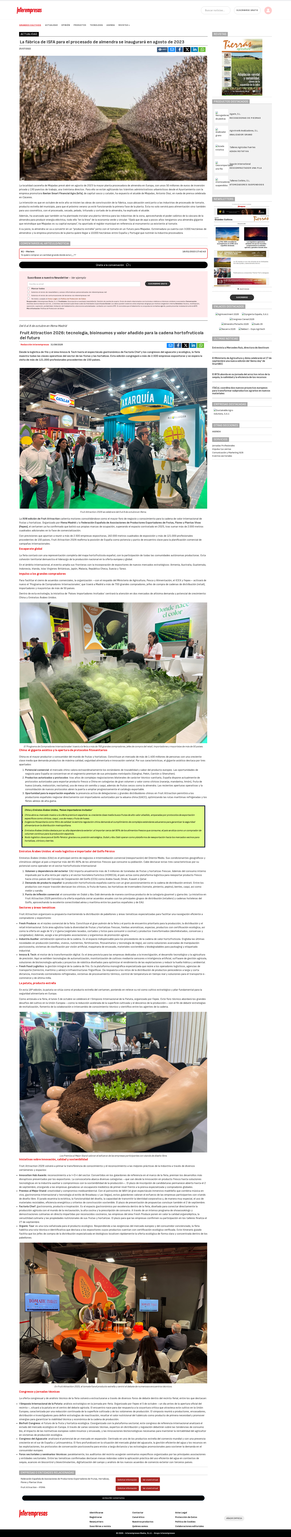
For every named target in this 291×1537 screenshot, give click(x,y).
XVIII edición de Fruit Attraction (41, 518)
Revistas (123, 25)
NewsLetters (96, 1521)
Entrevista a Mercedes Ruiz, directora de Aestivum (240, 347)
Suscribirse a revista (100, 1526)
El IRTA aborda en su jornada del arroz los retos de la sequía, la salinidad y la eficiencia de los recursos (241, 376)
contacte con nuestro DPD (106, 306)
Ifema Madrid (68, 522)
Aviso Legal (52, 299)
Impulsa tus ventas (221, 449)
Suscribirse (242, 297)
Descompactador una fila (246, 168)
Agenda (111, 25)
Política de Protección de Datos (73, 299)
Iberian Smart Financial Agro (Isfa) (63, 193)
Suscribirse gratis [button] (247, 10)
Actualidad (51, 25)
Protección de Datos (186, 1517)
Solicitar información (127, 1480)
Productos (80, 25)
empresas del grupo (144, 304)
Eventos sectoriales (222, 456)
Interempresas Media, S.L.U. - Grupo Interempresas (150, 1533)
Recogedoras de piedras (245, 118)
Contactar (137, 1512)
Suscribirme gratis (157, 284)
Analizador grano (241, 134)
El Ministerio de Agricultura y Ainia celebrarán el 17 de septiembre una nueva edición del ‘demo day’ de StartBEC (242, 361)
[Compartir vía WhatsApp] (202, 49)
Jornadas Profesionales (223, 445)
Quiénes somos (140, 1526)
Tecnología (96, 25)
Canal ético (138, 1517)
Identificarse (96, 1512)
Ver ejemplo (78, 278)
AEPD (195, 306)
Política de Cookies (185, 1521)
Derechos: (179, 304)
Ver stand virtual (150, 1480)
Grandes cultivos (30, 25)
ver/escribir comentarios (113, 1498)
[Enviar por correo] (171, 49)
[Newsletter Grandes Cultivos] (217, 245)
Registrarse (96, 1517)
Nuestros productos (142, 1521)
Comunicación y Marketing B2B (227, 452)
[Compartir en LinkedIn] (194, 49)
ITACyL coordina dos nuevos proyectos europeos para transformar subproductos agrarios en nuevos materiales (241, 390)
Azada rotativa (239, 151)
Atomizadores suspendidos (247, 184)
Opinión (65, 25)
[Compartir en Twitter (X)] (186, 49)
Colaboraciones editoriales (189, 1526)
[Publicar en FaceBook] (179, 49)
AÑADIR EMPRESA (234, 1518)
